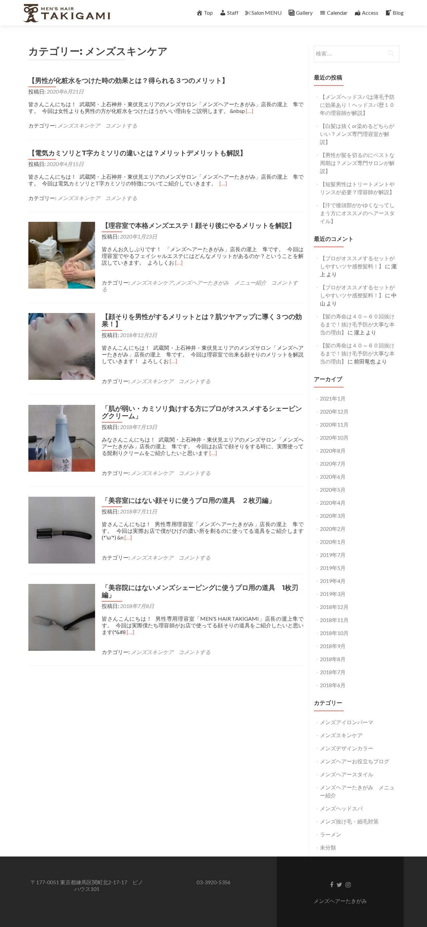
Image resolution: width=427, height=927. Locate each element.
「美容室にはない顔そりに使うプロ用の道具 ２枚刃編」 (188, 500)
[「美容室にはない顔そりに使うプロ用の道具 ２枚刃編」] (61, 529)
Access (370, 12)
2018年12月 (334, 607)
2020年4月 (333, 502)
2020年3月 (333, 515)
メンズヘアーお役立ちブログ (354, 761)
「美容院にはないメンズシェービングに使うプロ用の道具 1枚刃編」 (200, 591)
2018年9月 (333, 646)
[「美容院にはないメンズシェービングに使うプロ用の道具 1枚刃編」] (61, 616)
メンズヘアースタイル (346, 774)
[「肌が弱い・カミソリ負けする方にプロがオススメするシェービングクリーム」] (61, 437)
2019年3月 (333, 594)
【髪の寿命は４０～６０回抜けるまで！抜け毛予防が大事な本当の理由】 (357, 324)
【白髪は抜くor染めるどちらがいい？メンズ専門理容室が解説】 (357, 134)
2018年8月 (333, 659)
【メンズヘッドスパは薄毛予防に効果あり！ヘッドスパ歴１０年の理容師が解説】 (357, 105)
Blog (398, 12)
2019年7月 (333, 555)
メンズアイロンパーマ (346, 722)
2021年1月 (333, 398)
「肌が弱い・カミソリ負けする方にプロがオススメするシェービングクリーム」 (202, 412)
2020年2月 (333, 528)
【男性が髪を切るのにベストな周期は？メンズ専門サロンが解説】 (357, 163)
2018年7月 (333, 672)
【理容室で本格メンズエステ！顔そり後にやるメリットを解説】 (198, 225)
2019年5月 (333, 568)
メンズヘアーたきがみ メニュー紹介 (220, 282)
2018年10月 (334, 633)
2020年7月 (333, 463)
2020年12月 (334, 411)
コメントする (121, 125)
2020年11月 (334, 424)
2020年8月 (333, 450)
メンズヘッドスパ (341, 808)
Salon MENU (267, 12)
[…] (249, 111)
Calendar (337, 12)
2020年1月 (333, 541)
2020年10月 (334, 437)
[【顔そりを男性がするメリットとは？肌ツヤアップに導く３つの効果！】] (61, 345)
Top (208, 12)
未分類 (328, 847)
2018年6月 (333, 685)
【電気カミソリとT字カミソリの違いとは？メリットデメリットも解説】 (137, 153)
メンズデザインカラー (346, 748)
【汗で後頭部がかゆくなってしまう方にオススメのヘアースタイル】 (357, 213)
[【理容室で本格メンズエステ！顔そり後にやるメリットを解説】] (61, 254)
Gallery (304, 12)
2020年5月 (333, 489)
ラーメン (330, 834)
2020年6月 (333, 476)
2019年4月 (333, 581)
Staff (233, 12)
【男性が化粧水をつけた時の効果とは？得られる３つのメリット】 (128, 80)
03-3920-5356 (213, 882)
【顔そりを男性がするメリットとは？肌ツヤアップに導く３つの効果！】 (202, 320)
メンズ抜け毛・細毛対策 (349, 821)
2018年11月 (334, 620)
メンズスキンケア (78, 125)
